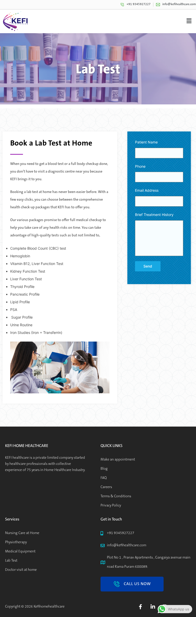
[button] (132, 584)
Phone (140, 166)
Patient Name (146, 142)
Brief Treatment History (154, 214)
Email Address (146, 190)
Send (147, 266)
